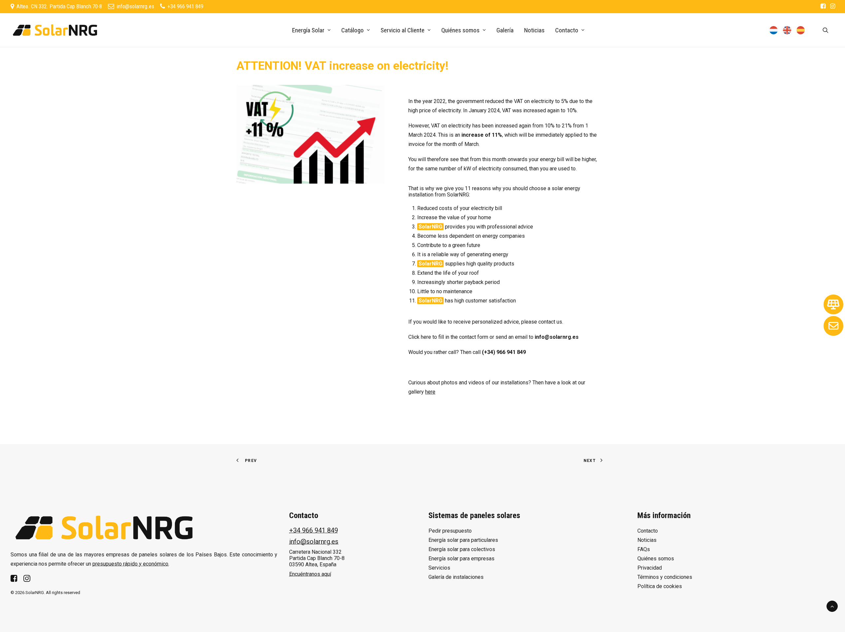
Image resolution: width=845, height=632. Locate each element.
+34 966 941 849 (313, 530)
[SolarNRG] (55, 30)
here (426, 337)
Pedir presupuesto (450, 531)
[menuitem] (823, 6)
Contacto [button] (566, 30)
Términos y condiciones (664, 577)
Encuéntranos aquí (310, 574)
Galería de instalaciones (456, 577)
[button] (823, 6)
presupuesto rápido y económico (130, 564)
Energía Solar (308, 30)
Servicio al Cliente (402, 30)
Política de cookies (659, 586)
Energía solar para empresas (461, 558)
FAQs (643, 549)
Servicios (439, 568)
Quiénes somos (460, 30)
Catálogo (352, 30)
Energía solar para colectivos (461, 549)
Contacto (647, 531)
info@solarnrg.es (313, 541)
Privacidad (649, 568)
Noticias (534, 30)
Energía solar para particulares (463, 540)
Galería (505, 30)
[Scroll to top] (832, 606)
